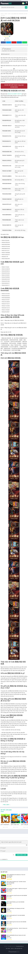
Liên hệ (12, 948)
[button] (14, 370)
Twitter (8, 42)
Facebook (3, 42)
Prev (4, 804)
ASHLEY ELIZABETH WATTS (15, 94)
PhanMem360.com (20, 946)
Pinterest (14, 42)
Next (8, 804)
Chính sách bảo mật (18, 948)
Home (2, 13)
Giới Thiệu (8, 948)
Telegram (19, 42)
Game (6, 13)
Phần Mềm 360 (8, 49)
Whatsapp (24, 42)
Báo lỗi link (7, 40)
